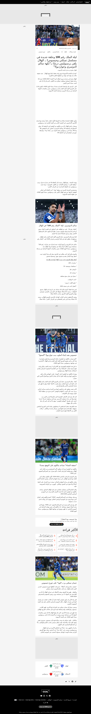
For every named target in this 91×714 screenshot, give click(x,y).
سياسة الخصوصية (57, 700)
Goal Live (21, 700)
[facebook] (50, 696)
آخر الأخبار (72, 2)
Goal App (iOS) (30, 700)
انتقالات (67, 2)
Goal (59, 712)
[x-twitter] (47, 696)
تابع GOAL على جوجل (55, 524)
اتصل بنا (75, 700)
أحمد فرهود (74, 48)
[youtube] (41, 696)
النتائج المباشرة (79, 2)
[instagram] (44, 696)
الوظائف (49, 700)
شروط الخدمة (67, 700)
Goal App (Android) (40, 700)
